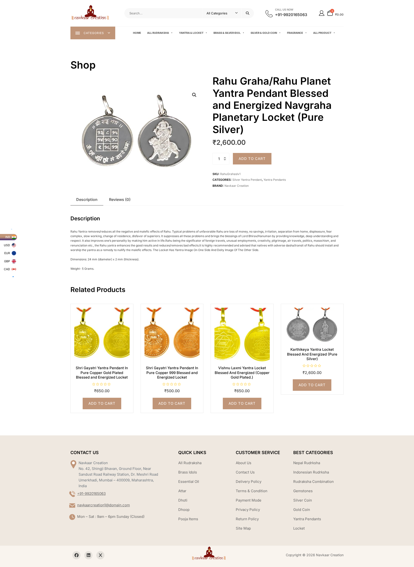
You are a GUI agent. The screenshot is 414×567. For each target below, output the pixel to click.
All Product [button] (322, 33)
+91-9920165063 (91, 493)
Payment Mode (248, 500)
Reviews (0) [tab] (120, 199)
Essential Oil (188, 481)
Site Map (243, 528)
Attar (182, 491)
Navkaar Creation (236, 185)
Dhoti (182, 500)
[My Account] (322, 13)
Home (137, 33)
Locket (299, 528)
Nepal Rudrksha (306, 463)
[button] (194, 95)
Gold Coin (301, 509)
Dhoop (184, 509)
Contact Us (245, 472)
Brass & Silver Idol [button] (227, 33)
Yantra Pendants (275, 179)
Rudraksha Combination (313, 481)
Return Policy (247, 519)
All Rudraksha (158, 33)
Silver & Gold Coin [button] (264, 33)
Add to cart (252, 158)
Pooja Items (188, 519)
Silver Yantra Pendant (247, 179)
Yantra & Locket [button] (191, 33)
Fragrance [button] (295, 33)
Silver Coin (302, 500)
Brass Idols (187, 472)
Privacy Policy (248, 509)
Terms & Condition (251, 491)
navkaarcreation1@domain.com (103, 505)
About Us (243, 463)
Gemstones (303, 491)
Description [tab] (87, 199)
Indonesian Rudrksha (311, 472)
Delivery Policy (248, 481)
